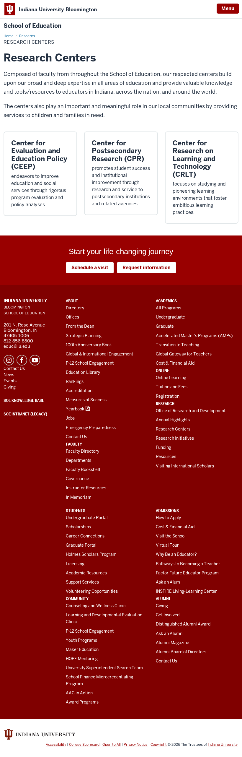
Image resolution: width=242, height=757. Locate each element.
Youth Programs (81, 640)
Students (75, 510)
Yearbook (75, 409)
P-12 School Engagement (90, 363)
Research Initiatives (175, 438)
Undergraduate (170, 317)
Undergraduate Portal (87, 517)
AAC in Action (79, 693)
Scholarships (78, 526)
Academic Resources (86, 573)
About (72, 300)
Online (162, 370)
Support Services (82, 582)
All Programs (168, 308)
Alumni (163, 598)
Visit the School (171, 536)
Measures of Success (86, 399)
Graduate (165, 326)
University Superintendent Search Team (104, 667)
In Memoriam (78, 497)
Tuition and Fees (171, 386)
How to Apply (168, 517)
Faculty (74, 444)
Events (10, 381)
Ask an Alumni (170, 633)
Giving (162, 605)
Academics (166, 300)
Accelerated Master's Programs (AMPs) (194, 335)
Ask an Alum (168, 582)
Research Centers (173, 429)
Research (165, 403)
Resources (166, 456)
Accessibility (56, 744)
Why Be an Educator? (176, 554)
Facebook (22, 360)
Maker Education (82, 649)
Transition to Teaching (177, 344)
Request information (146, 267)
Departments (78, 460)
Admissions (167, 510)
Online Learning (171, 377)
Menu (227, 8)
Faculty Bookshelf (83, 469)
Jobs (70, 418)
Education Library (83, 372)
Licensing (75, 563)
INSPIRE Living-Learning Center (186, 591)
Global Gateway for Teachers (184, 354)
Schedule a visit (89, 267)
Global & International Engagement (99, 354)
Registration (167, 396)
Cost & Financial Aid (175, 363)
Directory (75, 308)
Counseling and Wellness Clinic (96, 605)
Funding (163, 447)
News (9, 374)
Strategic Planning (84, 335)
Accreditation (79, 390)
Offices (72, 317)
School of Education (32, 25)
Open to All (111, 744)
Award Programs (82, 702)
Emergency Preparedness (91, 427)
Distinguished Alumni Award (183, 624)
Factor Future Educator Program (187, 573)
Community (77, 598)
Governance (77, 478)
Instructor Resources (86, 487)
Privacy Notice (136, 744)
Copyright (159, 744)
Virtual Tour (167, 545)
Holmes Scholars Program (91, 554)
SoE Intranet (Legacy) (25, 414)
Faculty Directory (82, 451)
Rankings (75, 381)
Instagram (9, 360)
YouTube (35, 360)
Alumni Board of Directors (181, 651)
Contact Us (76, 436)
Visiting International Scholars (185, 466)
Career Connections (85, 536)
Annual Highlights (173, 420)
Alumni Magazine (172, 642)
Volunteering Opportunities (92, 591)
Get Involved (167, 615)
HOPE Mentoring (82, 658)
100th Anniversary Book (89, 344)
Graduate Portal (81, 545)
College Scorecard (84, 744)
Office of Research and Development (190, 410)
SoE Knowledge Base (24, 400)
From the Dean (80, 326)
